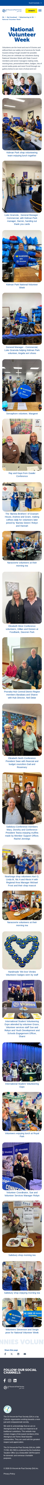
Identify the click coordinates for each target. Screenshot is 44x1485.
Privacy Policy (9, 1474)
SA (3, 17)
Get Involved (12, 17)
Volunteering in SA (26, 17)
